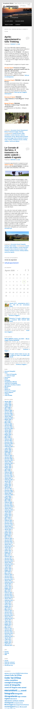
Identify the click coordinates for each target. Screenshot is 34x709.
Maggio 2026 (8, 406)
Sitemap (7, 653)
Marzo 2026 (8, 409)
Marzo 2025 (8, 422)
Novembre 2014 (9, 597)
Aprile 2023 (8, 452)
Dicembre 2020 (8, 490)
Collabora (17, 24)
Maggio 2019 (8, 516)
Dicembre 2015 (8, 577)
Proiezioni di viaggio (13, 132)
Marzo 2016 (8, 573)
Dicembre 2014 (8, 596)
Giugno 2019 (8, 514)
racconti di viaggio (9, 138)
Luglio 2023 (8, 448)
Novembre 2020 (9, 492)
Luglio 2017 (8, 549)
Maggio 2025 (8, 419)
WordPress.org (9, 665)
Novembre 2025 (9, 415)
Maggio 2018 (8, 534)
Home (6, 17)
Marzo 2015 (8, 591)
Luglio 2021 (8, 483)
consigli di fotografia (13, 682)
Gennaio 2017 (8, 558)
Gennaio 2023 (8, 457)
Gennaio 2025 (8, 425)
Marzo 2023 (8, 454)
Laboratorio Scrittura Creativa (12, 385)
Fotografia (23, 244)
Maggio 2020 (8, 498)
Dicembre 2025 (8, 413)
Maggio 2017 (8, 552)
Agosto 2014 (8, 602)
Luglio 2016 (8, 567)
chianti (7, 675)
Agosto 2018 (8, 529)
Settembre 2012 (9, 636)
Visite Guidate (12, 246)
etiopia (19, 691)
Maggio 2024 (8, 434)
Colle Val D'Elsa (16, 675)
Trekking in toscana (17, 139)
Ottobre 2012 (8, 635)
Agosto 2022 (8, 464)
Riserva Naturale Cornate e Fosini (18, 249)
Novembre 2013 (9, 615)
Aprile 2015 (8, 589)
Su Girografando (14, 17)
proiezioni (25, 136)
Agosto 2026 (8, 401)
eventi (23, 690)
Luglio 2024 (8, 433)
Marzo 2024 (8, 437)
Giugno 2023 (8, 449)
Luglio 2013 (8, 621)
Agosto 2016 (8, 565)
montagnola (9, 702)
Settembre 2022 (9, 463)
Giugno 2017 (8, 550)
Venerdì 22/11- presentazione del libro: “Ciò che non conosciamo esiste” (19, 304)
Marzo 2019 (8, 519)
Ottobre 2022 (8, 461)
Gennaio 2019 (8, 522)
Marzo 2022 (8, 471)
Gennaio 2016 (8, 576)
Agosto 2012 (8, 638)
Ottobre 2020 (8, 493)
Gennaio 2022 (8, 473)
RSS (6, 654)
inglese (7, 698)
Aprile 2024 (8, 436)
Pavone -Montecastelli (17, 136)
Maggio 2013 (8, 624)
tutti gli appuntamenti (11, 263)
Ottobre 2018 (8, 526)
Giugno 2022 (8, 466)
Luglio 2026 (8, 403)
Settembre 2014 (9, 600)
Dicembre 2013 (8, 614)
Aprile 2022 (8, 469)
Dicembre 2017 (8, 541)
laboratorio (13, 699)
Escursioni (13, 130)
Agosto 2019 (8, 511)
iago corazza (22, 696)
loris (19, 44)
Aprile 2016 (8, 571)
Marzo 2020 (8, 501)
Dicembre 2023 (8, 442)
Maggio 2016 (8, 570)
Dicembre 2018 (8, 523)
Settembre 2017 (9, 546)
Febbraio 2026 (8, 410)
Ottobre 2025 (8, 416)
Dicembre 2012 (8, 632)
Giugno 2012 (8, 641)
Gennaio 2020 (8, 504)
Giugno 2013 (8, 623)
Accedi (6, 660)
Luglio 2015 (8, 585)
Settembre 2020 (9, 495)
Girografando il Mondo (8, 3)
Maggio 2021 (8, 486)
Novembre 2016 (9, 561)
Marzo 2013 (8, 627)
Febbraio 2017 (8, 556)
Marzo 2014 (8, 609)
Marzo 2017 (8, 555)
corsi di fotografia (12, 684)
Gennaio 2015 (8, 594)
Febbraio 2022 (8, 472)
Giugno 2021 (8, 484)
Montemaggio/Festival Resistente (21, 704)
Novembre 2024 (9, 428)
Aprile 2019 (8, 517)
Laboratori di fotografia (11, 383)
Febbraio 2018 (8, 538)
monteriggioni (10, 707)
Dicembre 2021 (8, 475)
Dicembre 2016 (8, 559)
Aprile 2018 (8, 535)
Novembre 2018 (9, 525)
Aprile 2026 (8, 407)
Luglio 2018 (8, 531)
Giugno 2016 (8, 568)
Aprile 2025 (8, 421)
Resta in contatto (9, 24)
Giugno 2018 (8, 532)
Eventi (18, 130)
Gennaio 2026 (8, 412)
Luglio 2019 (8, 513)
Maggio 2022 (8, 467)
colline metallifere (13, 247)
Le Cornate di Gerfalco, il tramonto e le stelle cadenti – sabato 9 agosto (13, 152)
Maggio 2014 (8, 606)
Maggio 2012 (8, 642)
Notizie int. (7, 389)
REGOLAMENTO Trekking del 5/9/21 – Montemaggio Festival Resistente (17, 339)
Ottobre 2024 (8, 430)
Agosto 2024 (8, 431)
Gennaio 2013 (8, 630)
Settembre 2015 (9, 582)
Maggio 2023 (8, 451)
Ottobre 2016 (8, 562)
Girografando (8, 136)
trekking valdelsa (24, 250)
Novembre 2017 (9, 543)
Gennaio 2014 (8, 612)
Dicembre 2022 (8, 458)
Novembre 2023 (9, 443)
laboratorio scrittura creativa (14, 701)
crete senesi (21, 687)
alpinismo (7, 673)
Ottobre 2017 (8, 544)
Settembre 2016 (9, 564)
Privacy (7, 651)
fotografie (19, 693)
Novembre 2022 (9, 460)
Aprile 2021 (8, 487)
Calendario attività (19, 21)
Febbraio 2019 (8, 520)
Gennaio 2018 (8, 540)
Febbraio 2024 (8, 439)
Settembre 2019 (9, 510)
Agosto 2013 (8, 620)
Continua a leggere (14, 315)
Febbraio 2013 (8, 629)
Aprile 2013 (8, 626)
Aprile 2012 (8, 644)
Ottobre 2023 (8, 445)
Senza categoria (9, 392)
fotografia (9, 693)
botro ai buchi (12, 673)
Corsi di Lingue (10, 376)
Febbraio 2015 (8, 593)
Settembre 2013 (9, 618)
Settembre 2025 (9, 418)
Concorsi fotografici (10, 371)
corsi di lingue (11, 687)
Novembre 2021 (9, 477)
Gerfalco (23, 135)
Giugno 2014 (8, 605)
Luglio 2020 (8, 496)
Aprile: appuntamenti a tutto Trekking (12, 39)
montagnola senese (18, 702)
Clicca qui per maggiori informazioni (16, 92)
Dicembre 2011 (8, 645)
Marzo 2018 (8, 537)
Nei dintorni (8, 386)
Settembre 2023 (9, 446)
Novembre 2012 (9, 633)
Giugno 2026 (8, 404)
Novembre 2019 (9, 507)
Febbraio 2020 (8, 502)
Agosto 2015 (8, 583)
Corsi (6, 373)
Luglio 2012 (8, 639)
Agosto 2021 (8, 481)
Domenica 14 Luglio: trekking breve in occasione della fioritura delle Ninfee (19, 319)
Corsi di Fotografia (11, 374)
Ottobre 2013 (8, 617)
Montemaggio (9, 705)
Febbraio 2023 (8, 455)
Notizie (6, 388)
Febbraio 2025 (8, 424)
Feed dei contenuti (10, 662)
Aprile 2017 (8, 553)
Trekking (21, 132)
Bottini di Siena (24, 673)
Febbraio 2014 (8, 611)
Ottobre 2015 (8, 580)
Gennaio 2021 (8, 489)
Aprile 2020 (8, 499)
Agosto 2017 (8, 547)
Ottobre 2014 (8, 598)
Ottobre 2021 (8, 478)
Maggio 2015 (8, 588)
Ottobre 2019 (8, 508)
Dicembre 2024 (8, 427)
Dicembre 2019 (8, 505)
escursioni (7, 249)
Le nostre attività (9, 21)
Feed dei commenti (10, 663)
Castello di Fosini (16, 133)
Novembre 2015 (9, 579)
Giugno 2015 (8, 586)
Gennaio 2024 (8, 440)
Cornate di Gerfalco (15, 135)
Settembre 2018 (9, 528)
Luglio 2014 (8, 603)
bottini (18, 673)
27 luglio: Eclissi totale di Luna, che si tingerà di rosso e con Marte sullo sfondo (19, 355)
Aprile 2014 (8, 608)
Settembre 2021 (9, 480)
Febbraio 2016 (8, 574)
